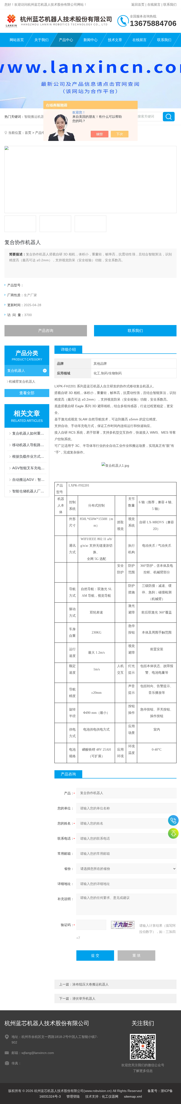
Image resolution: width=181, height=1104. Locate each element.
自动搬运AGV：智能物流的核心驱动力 (29, 480)
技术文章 (115, 40)
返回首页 (137, 4)
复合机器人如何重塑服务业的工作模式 (29, 433)
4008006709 (173, 820)
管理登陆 (73, 1096)
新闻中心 (90, 40)
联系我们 (170, 4)
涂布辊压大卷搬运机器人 (90, 984)
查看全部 (26, 393)
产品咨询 (45, 331)
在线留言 (153, 4)
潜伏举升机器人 (83, 998)
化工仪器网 (110, 1096)
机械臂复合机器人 (22, 381)
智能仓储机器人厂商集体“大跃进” (29, 491)
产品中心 (66, 40)
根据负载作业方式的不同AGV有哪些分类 (29, 456)
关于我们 (41, 40)
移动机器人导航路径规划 (29, 445)
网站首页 (17, 40)
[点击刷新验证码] (123, 925)
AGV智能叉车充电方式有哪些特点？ (29, 468)
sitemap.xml (133, 1096)
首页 (28, 133)
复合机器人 (16, 370)
